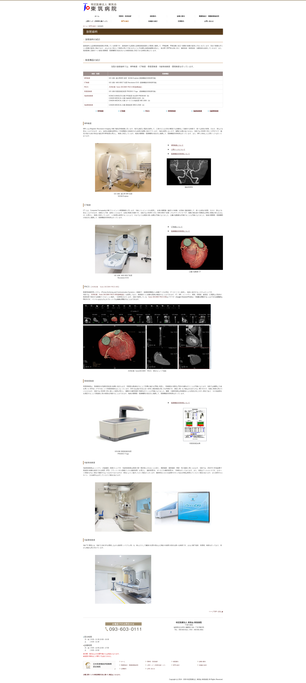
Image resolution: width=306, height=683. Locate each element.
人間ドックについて (178, 149)
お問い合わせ (209, 21)
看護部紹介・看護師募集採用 (209, 16)
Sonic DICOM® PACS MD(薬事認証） (112, 294)
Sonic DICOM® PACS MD (109, 287)
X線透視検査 (88, 105)
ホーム (97, 16)
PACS (86, 87)
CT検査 (86, 82)
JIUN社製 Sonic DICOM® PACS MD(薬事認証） (126, 87)
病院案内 (153, 16)
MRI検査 (87, 78)
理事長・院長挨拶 (125, 16)
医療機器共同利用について (180, 154)
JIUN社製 (94, 287)
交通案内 (181, 21)
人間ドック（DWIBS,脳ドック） (97, 21)
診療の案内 (181, 16)
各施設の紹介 (153, 21)
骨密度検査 (88, 91)
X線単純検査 (88, 96)
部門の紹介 (125, 21)
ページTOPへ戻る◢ (216, 611)
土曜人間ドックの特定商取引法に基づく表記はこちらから (101, 674)
